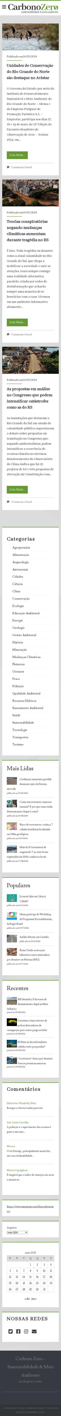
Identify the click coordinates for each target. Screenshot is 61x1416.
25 (51, 1283)
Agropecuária (21, 548)
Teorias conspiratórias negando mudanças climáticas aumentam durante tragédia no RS (30, 192)
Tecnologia (19, 730)
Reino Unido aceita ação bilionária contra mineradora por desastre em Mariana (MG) (28, 955)
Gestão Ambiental (24, 635)
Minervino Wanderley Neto (21, 1103)
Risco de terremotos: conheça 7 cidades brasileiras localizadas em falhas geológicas (30, 829)
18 (51, 1276)
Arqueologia (20, 562)
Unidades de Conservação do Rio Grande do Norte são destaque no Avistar (30, 37)
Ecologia (18, 606)
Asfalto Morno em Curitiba (34, 937)
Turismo (18, 744)
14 (24, 1276)
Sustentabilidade (23, 723)
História (17, 642)
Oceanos (18, 671)
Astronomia (20, 569)
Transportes (20, 737)
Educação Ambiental (25, 613)
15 (30, 1276)
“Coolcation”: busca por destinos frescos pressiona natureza (35, 1061)
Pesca (16, 679)
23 (37, 1283)
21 (24, 1283)
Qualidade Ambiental (26, 693)
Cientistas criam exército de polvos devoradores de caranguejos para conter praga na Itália (27, 1025)
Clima (16, 591)
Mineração (19, 650)
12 (10, 1276)
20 (17, 1283)
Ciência (17, 584)
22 (30, 1283)
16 (37, 1276)
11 (51, 1270)
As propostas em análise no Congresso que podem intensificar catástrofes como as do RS (30, 360)
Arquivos (12, 1227)
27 (17, 1289)
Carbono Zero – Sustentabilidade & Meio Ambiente (30, 1367)
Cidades (17, 577)
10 (44, 1270)
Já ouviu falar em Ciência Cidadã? (33, 899)
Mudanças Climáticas (26, 657)
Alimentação (20, 555)
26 (10, 1289)
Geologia (18, 628)
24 (44, 1283)
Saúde (16, 715)
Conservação (21, 599)
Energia (17, 620)
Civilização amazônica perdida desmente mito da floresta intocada (29, 784)
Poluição (18, 686)
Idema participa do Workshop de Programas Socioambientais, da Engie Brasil (29, 919)
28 (24, 1289)
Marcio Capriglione (17, 1170)
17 (44, 1276)
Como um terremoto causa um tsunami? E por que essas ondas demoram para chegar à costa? (30, 806)
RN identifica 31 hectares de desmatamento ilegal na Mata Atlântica (27, 1004)
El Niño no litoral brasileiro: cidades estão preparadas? (32, 1045)
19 (10, 1283)
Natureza (18, 664)
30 (37, 1289)
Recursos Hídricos (24, 701)
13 (17, 1276)
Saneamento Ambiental (27, 708)
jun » (34, 1298)
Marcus (11, 1146)
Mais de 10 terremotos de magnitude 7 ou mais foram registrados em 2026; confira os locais (27, 852)
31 (44, 1289)
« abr (27, 1298)
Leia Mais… (18, 156)
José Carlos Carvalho (18, 1122)
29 (30, 1289)
